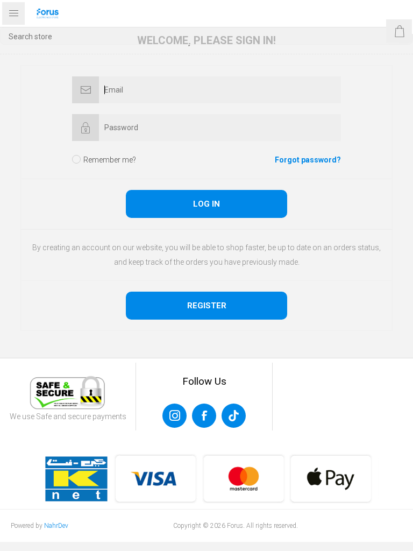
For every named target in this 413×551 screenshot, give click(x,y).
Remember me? (109, 160)
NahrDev (56, 525)
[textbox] (206, 36)
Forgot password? (308, 160)
